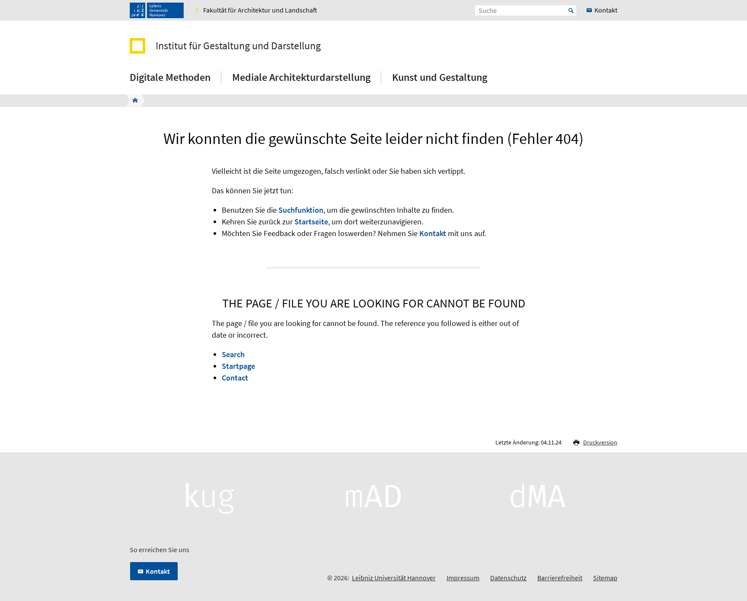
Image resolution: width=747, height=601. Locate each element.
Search (233, 354)
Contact (235, 378)
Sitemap (605, 577)
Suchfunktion (300, 210)
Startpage (238, 366)
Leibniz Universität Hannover (394, 577)
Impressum (463, 577)
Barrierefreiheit (559, 577)
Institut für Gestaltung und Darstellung (238, 46)
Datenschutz (508, 577)
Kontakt (432, 233)
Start (571, 10)
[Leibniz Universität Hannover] (157, 10)
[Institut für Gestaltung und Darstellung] (132, 100)
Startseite (311, 222)
